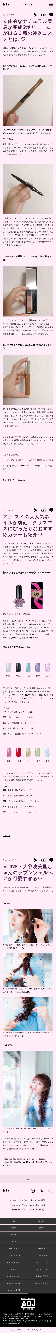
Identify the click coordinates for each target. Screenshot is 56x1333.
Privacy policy (36, 1210)
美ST (14, 1242)
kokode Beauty (14, 1276)
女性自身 (42, 1249)
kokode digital (42, 1283)
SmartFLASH (13, 1256)
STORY (42, 1228)
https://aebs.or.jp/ (14, 1323)
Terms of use (18, 1210)
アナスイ (6, 836)
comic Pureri (14, 1262)
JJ (14, 1221)
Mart (42, 1235)
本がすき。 (14, 1269)
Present (13, 1205)
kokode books (14, 1283)
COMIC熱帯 (42, 1256)
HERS (14, 1235)
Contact (40, 1205)
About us (27, 1205)
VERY (14, 1228)
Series (23, 1200)
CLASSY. (42, 1221)
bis (42, 1242)
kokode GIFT (14, 1290)
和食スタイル (14, 1249)
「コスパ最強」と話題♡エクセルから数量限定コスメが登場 (28, 460)
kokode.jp (42, 1269)
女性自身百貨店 (42, 1276)
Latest (12, 1200)
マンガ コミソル (42, 1262)
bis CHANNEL (38, 1200)
